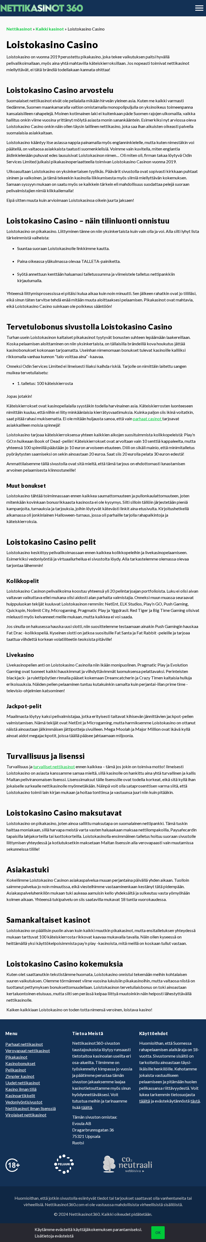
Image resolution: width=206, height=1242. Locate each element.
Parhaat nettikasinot (24, 1044)
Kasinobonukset (20, 1063)
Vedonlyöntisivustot (23, 1101)
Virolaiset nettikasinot (25, 1114)
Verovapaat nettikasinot (27, 1050)
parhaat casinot (147, 418)
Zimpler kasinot (19, 1076)
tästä (195, 1100)
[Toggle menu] (199, 8)
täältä (86, 1107)
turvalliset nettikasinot (54, 766)
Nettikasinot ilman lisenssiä (30, 1108)
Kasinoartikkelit (20, 1095)
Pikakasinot (16, 1056)
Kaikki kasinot (50, 28)
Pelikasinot (15, 1069)
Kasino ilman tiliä (20, 1089)
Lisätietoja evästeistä (54, 1235)
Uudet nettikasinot (22, 1082)
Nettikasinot (19, 28)
